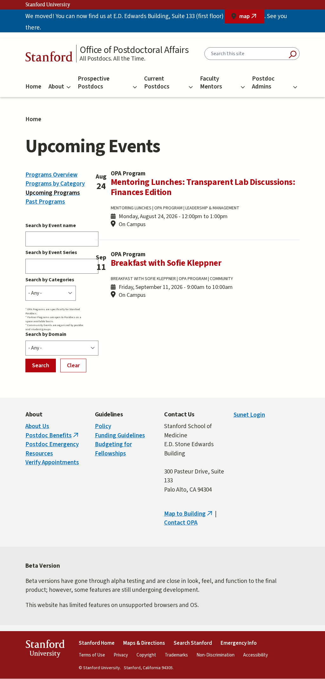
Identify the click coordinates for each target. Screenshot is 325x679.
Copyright (146, 655)
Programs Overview (51, 175)
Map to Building (189, 514)
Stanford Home (97, 643)
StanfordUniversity (44, 650)
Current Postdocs (156, 83)
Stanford (49, 58)
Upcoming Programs (52, 193)
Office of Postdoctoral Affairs (134, 50)
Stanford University (47, 5)
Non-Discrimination (215, 655)
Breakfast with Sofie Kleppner (166, 263)
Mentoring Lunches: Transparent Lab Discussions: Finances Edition (203, 187)
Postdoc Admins (263, 83)
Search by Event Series (51, 252)
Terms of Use (92, 655)
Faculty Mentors (211, 83)
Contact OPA (180, 523)
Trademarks (176, 655)
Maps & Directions (144, 643)
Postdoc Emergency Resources (52, 449)
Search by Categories (49, 280)
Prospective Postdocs (93, 83)
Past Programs (45, 202)
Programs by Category (55, 184)
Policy (103, 426)
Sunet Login (249, 415)
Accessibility (255, 655)
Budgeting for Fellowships (113, 449)
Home (33, 86)
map (251, 17)
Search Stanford (193, 643)
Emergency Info (239, 643)
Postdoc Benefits (52, 435)
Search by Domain (45, 334)
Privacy (121, 655)
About (56, 86)
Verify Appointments (52, 462)
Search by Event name (50, 225)
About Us (37, 426)
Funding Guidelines (120, 435)
